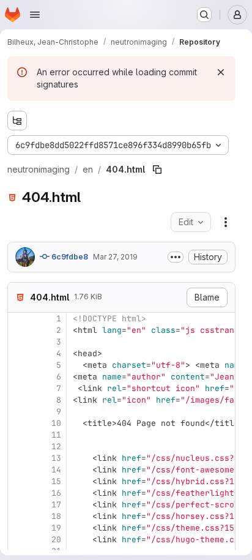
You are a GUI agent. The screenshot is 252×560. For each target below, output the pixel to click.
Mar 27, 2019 (115, 256)
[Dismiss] (220, 72)
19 (56, 528)
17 (56, 504)
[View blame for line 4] (18, 353)
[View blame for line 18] (18, 516)
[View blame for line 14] (18, 470)
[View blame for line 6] (18, 377)
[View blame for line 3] (18, 342)
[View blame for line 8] (18, 400)
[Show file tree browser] (17, 120)
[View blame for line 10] (18, 423)
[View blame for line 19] (18, 528)
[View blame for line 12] (18, 446)
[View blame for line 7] (18, 388)
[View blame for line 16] (18, 493)
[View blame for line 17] (18, 504)
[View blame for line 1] (18, 318)
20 (56, 539)
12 (56, 446)
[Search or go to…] (204, 14)
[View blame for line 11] (18, 435)
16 (56, 493)
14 (56, 470)
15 (56, 481)
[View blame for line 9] (18, 411)
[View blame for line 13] (18, 458)
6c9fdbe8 (69, 256)
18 (56, 516)
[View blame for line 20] (18, 539)
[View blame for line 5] (18, 365)
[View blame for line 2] (18, 330)
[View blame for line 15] (18, 481)
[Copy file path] (157, 169)
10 (56, 423)
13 (56, 458)
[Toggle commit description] (175, 257)
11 (56, 435)
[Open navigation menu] (35, 14)
